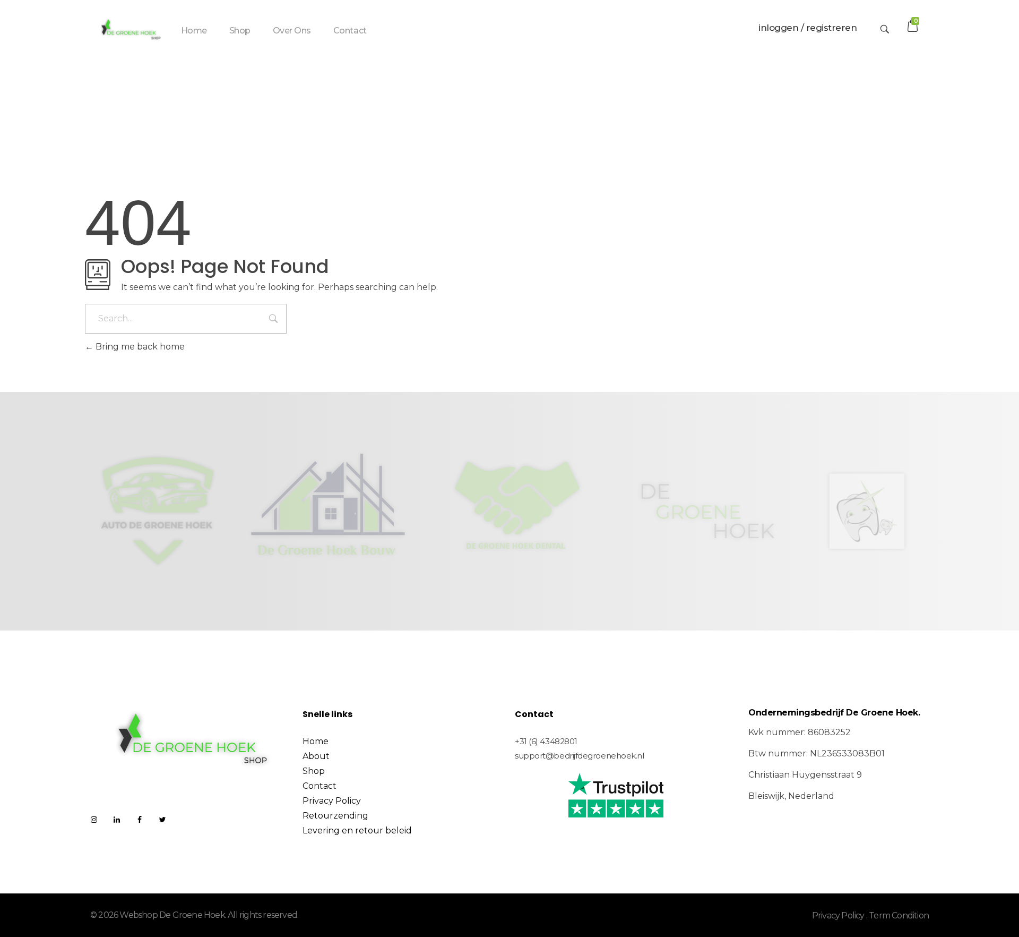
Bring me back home (139, 347)
